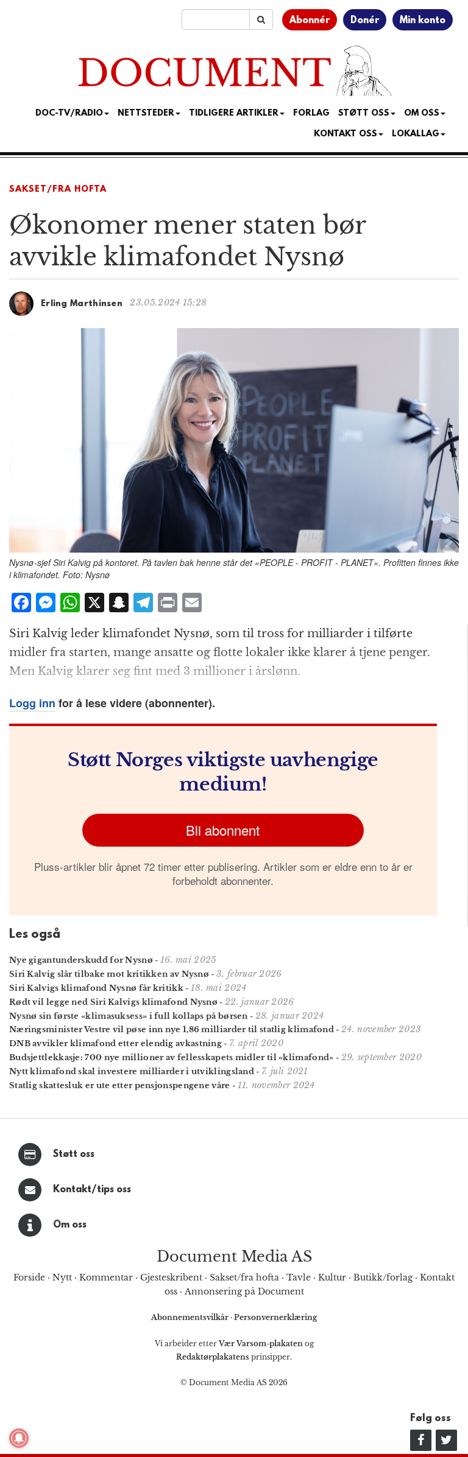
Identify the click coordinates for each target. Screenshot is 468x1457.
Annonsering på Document (244, 1291)
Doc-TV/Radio (69, 113)
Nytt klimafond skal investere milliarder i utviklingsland (131, 1071)
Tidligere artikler (233, 113)
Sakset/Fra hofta (58, 189)
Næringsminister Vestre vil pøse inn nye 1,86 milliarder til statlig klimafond (171, 1029)
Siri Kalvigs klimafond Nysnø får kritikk (96, 988)
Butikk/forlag (383, 1277)
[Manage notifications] (19, 1438)
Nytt (62, 1277)
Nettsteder (146, 113)
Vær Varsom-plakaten (261, 1343)
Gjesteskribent (171, 1277)
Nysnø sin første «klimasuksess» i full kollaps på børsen (128, 1016)
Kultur (332, 1277)
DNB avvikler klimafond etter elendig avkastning (115, 1043)
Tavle (298, 1277)
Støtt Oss (363, 113)
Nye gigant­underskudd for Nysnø (81, 960)
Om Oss (421, 113)
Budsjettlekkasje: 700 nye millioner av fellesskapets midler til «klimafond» (171, 1057)
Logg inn (32, 703)
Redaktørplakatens (212, 1356)
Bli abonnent (223, 829)
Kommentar (106, 1277)
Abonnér (309, 20)
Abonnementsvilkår (190, 1317)
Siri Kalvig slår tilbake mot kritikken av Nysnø (109, 974)
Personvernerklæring (275, 1317)
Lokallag (415, 134)
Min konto (422, 20)
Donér (364, 20)
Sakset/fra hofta (244, 1277)
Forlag (311, 113)
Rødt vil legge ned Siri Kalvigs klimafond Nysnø (113, 1002)
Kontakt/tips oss (92, 1189)
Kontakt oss (345, 134)
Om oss (70, 1225)
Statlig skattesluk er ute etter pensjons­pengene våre (119, 1085)
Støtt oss (73, 1154)
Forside (29, 1277)
